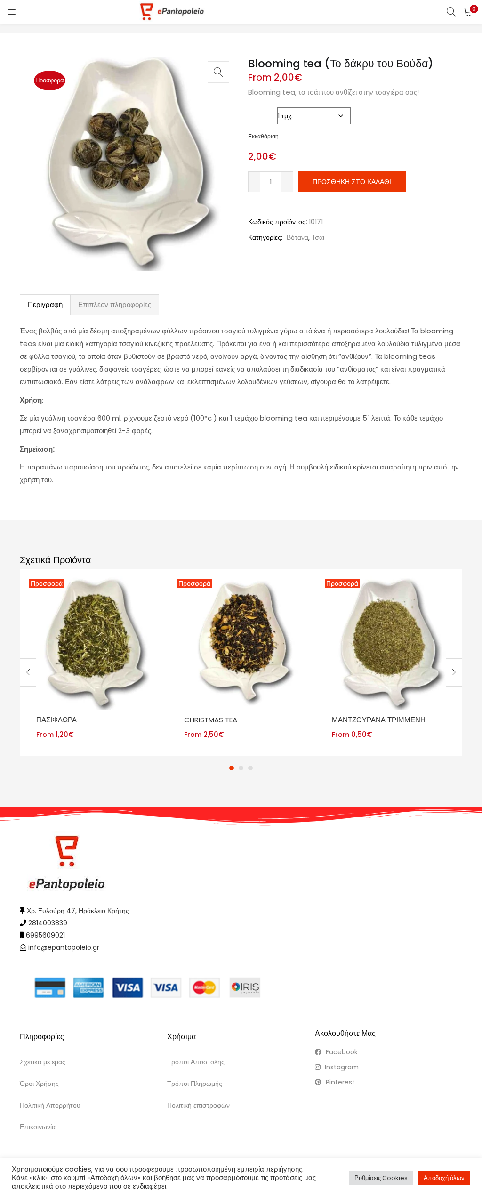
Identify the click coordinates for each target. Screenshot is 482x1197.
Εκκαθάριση (263, 136)
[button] (468, 12)
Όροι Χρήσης (39, 1083)
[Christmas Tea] (241, 642)
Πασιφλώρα (56, 720)
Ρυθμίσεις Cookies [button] (381, 1177)
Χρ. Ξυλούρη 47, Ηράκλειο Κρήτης (78, 910)
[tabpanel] (94, 663)
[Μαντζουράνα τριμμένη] (389, 642)
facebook (341, 1052)
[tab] (45, 304)
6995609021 (45, 935)
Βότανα (297, 237)
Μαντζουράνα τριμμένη (379, 720)
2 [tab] (241, 768)
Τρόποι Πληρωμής (194, 1083)
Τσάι (318, 237)
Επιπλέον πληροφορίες (114, 304)
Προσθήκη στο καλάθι (352, 181)
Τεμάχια (261, 113)
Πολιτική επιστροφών (198, 1105)
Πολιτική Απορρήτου (50, 1105)
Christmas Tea (210, 720)
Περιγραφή (45, 304)
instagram (341, 1067)
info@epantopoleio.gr (63, 947)
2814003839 (47, 923)
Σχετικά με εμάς (42, 1062)
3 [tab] (250, 768)
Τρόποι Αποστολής (196, 1062)
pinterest (339, 1082)
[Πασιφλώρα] (94, 642)
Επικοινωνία (38, 1127)
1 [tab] (231, 768)
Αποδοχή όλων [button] (444, 1177)
